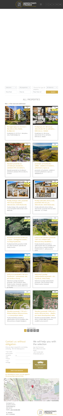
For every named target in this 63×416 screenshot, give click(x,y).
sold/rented (21, 103)
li (53, 4)
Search (53, 92)
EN (60, 4)
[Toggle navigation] (41, 4)
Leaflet (48, 400)
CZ (57, 4)
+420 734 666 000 (38, 352)
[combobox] (11, 87)
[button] (32, 386)
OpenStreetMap (55, 400)
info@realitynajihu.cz (38, 353)
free (11, 103)
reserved (15, 103)
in (50, 4)
